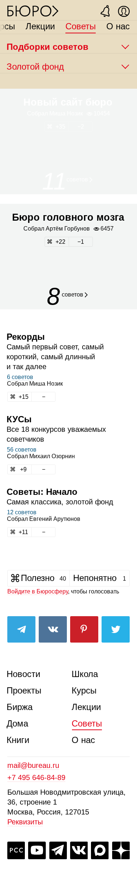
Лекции (40, 26)
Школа (85, 674)
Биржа (20, 707)
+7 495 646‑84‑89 (36, 777)
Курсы (84, 690)
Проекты (24, 690)
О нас (118, 26)
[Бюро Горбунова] (32, 10)
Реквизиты (25, 822)
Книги (18, 740)
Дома (17, 723)
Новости (23, 674)
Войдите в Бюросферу (37, 591)
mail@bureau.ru (33, 765)
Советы (80, 26)
